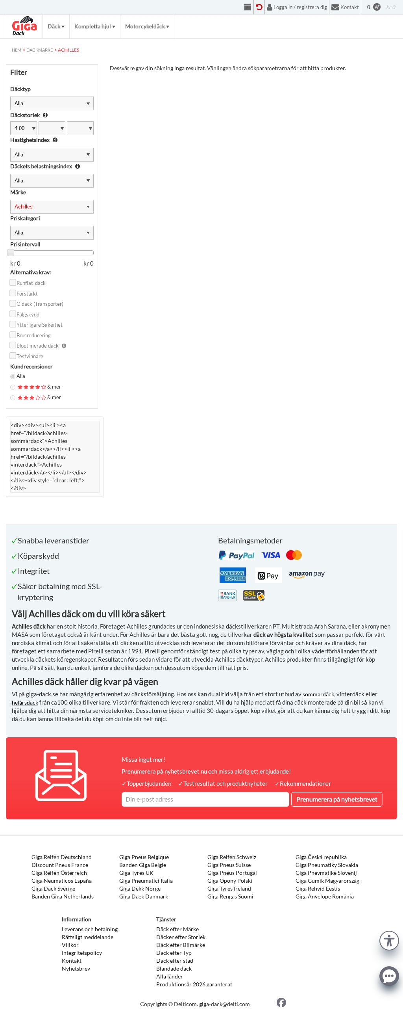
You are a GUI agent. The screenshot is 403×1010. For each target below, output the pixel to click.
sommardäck (318, 694)
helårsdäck (25, 702)
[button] (389, 939)
